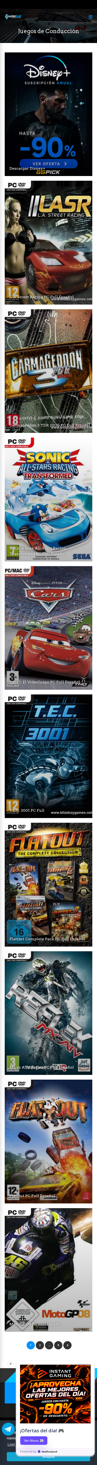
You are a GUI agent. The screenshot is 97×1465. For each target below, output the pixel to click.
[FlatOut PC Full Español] (48, 1202)
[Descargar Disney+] (48, 174)
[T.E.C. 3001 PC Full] (48, 817)
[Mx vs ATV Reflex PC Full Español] (48, 1073)
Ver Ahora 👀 (34, 1440)
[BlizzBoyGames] (13, 18)
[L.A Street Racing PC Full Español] (48, 303)
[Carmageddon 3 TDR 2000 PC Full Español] (48, 431)
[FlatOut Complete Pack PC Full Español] (48, 945)
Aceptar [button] (48, 1456)
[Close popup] (10, 1364)
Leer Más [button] (15, 1444)
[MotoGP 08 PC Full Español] (48, 1330)
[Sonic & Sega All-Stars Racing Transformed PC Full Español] (48, 560)
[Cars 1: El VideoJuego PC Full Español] (48, 688)
